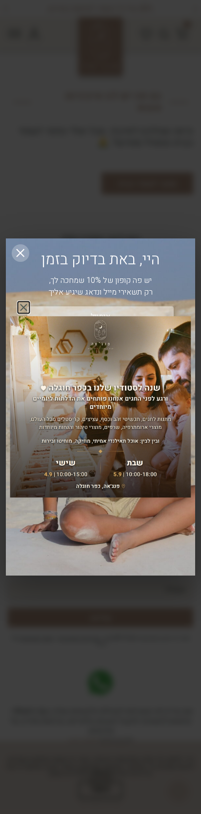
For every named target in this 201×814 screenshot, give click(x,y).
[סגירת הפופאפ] (20, 253)
